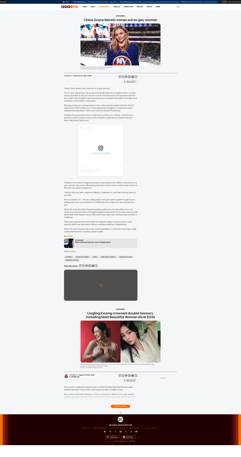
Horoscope (128, 7)
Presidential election (72, 260)
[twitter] (123, 76)
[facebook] (119, 76)
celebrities (69, 257)
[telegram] (126, 76)
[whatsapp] (129, 76)
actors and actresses (82, 257)
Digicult (140, 7)
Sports (149, 7)
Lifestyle (116, 7)
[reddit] (132, 76)
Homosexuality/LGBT (125, 257)
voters (95, 257)
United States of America (108, 257)
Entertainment (104, 7)
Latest (84, 7)
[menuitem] (85, 6)
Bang (73, 251)
